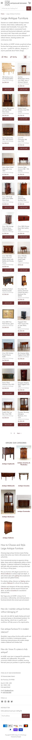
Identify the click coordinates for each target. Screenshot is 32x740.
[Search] (28, 8)
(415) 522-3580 (7, 692)
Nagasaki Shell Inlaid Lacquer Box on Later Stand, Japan (23, 324)
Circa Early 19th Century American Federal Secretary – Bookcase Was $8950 (23, 292)
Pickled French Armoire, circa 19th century (23, 110)
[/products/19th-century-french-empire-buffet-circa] (8, 345)
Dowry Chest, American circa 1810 (8, 383)
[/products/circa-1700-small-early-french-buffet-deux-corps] (8, 189)
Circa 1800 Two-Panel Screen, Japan (8, 323)
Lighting (16, 576)
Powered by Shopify (16, 737)
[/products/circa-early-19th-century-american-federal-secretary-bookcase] (24, 281)
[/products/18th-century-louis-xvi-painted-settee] (8, 69)
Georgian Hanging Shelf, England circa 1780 (23, 384)
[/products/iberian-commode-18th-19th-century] (8, 130)
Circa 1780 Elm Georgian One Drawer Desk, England (22, 258)
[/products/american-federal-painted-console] (8, 281)
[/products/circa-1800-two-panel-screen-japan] (8, 314)
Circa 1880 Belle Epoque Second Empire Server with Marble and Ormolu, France (8, 259)
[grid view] (25, 57)
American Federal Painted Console (7, 290)
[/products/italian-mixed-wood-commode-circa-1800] (8, 159)
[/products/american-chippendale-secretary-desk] (24, 189)
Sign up (25, 716)
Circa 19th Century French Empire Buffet (7, 355)
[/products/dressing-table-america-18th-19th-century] (24, 159)
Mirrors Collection (6, 574)
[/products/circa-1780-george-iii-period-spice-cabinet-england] (8, 218)
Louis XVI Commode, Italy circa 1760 (22, 139)
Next (18, 433)
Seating (23, 581)
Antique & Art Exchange (7, 80)
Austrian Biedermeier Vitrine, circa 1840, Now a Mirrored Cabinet (24, 79)
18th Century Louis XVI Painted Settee (7, 78)
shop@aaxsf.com (9, 690)
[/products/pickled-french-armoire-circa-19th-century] (24, 100)
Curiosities (14, 591)
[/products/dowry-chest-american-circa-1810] (8, 374)
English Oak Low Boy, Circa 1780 (7, 413)
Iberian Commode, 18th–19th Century (7, 139)
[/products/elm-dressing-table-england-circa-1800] (24, 345)
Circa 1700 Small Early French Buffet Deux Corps (7, 198)
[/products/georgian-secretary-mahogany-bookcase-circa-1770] (24, 404)
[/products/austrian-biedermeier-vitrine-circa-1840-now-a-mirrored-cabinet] (24, 69)
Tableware (10, 583)
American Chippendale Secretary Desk (22, 198)
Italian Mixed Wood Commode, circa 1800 (7, 169)
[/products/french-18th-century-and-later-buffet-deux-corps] (8, 100)
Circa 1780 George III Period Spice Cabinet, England (7, 228)
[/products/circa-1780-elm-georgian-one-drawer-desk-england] (24, 248)
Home (2, 14)
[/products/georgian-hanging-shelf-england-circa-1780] (24, 374)
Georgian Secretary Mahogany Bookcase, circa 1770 (23, 414)
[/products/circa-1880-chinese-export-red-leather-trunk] (24, 218)
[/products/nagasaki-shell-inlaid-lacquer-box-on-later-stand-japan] (24, 314)
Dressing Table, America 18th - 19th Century (23, 169)
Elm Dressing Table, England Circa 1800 (23, 354)
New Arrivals (4, 588)
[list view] (29, 57)
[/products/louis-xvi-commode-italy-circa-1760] (24, 130)
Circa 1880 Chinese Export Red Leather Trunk (23, 228)
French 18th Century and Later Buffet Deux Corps (8, 110)
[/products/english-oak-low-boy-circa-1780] (8, 404)
